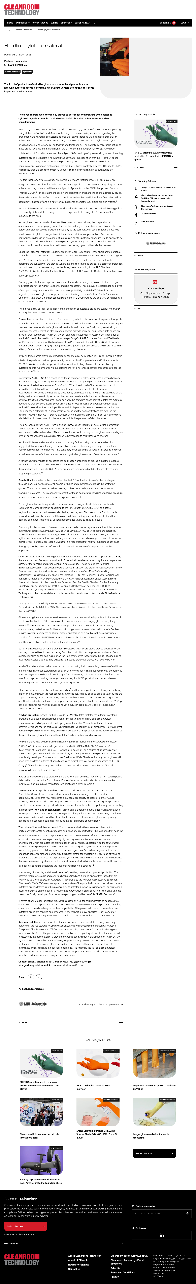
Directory (66, 23)
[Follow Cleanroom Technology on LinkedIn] (162, 1236)
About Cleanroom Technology (84, 1255)
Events (54, 23)
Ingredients (27, 72)
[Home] (10, 30)
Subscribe (165, 23)
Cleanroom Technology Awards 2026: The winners (157, 208)
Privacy (115, 1277)
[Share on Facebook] (39, 977)
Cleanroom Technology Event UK (129, 1255)
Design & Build (56, 1099)
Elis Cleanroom (147, 221)
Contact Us (74, 1269)
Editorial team (82, 23)
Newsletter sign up (78, 1264)
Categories (21, 23)
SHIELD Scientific (148, 213)
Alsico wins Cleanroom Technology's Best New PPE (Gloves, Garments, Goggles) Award (157, 198)
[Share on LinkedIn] (31, 977)
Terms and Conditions (123, 1272)
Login (184, 23)
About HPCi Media (78, 1260)
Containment (171, 121)
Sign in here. (29, 1234)
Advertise (116, 1268)
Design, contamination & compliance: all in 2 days (158, 189)
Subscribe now (144, 1153)
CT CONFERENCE (40, 23)
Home (10, 23)
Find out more (11, 1244)
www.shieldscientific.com (70, 965)
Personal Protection (12, 72)
